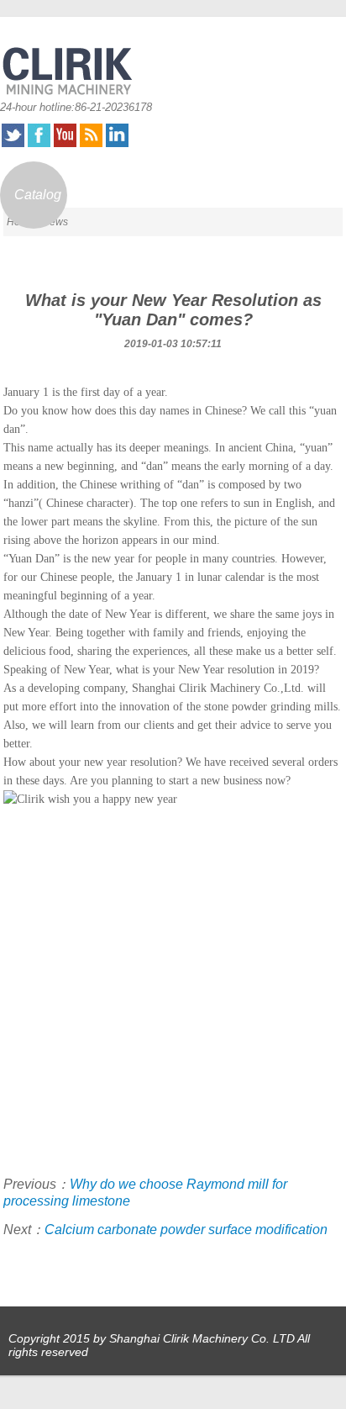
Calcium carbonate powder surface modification (186, 1229)
